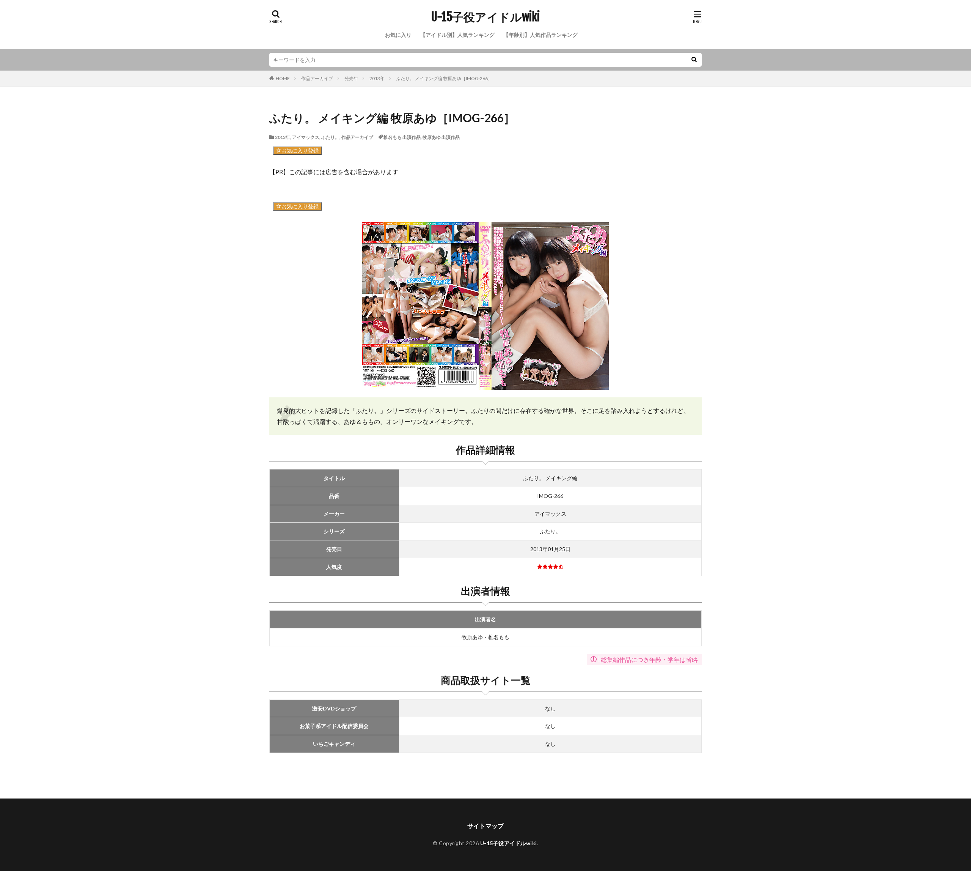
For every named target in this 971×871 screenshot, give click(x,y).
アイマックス (305, 137)
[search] (694, 60)
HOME (283, 78)
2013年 (377, 78)
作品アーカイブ (317, 78)
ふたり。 (330, 137)
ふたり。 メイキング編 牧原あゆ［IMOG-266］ (444, 78)
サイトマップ (485, 825)
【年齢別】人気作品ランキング (540, 35)
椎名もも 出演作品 (402, 137)
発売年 (351, 78)
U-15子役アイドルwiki (485, 17)
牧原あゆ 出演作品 (441, 137)
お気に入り (398, 35)
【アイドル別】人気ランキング (457, 35)
